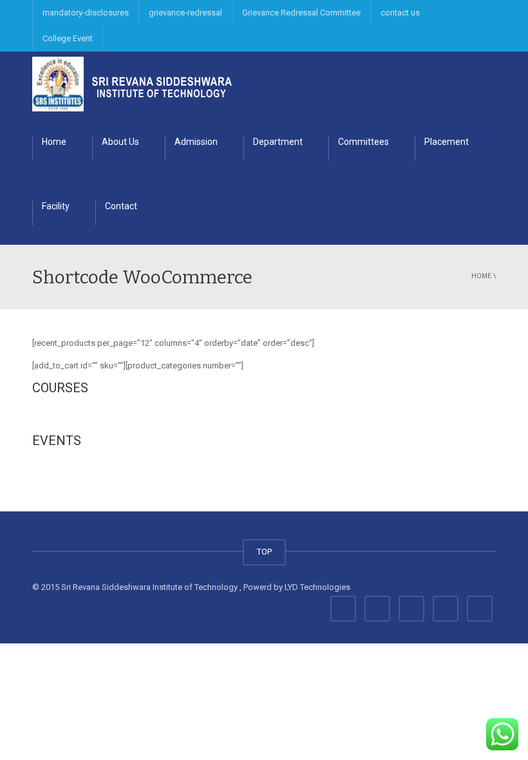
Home (54, 142)
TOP (264, 551)
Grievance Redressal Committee (301, 12)
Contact (121, 206)
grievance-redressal (185, 12)
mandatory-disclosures (85, 12)
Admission (196, 142)
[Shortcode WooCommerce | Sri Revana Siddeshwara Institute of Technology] (132, 83)
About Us (120, 142)
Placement (446, 142)
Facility (56, 206)
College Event (67, 38)
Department (278, 142)
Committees (363, 142)
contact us (400, 12)
